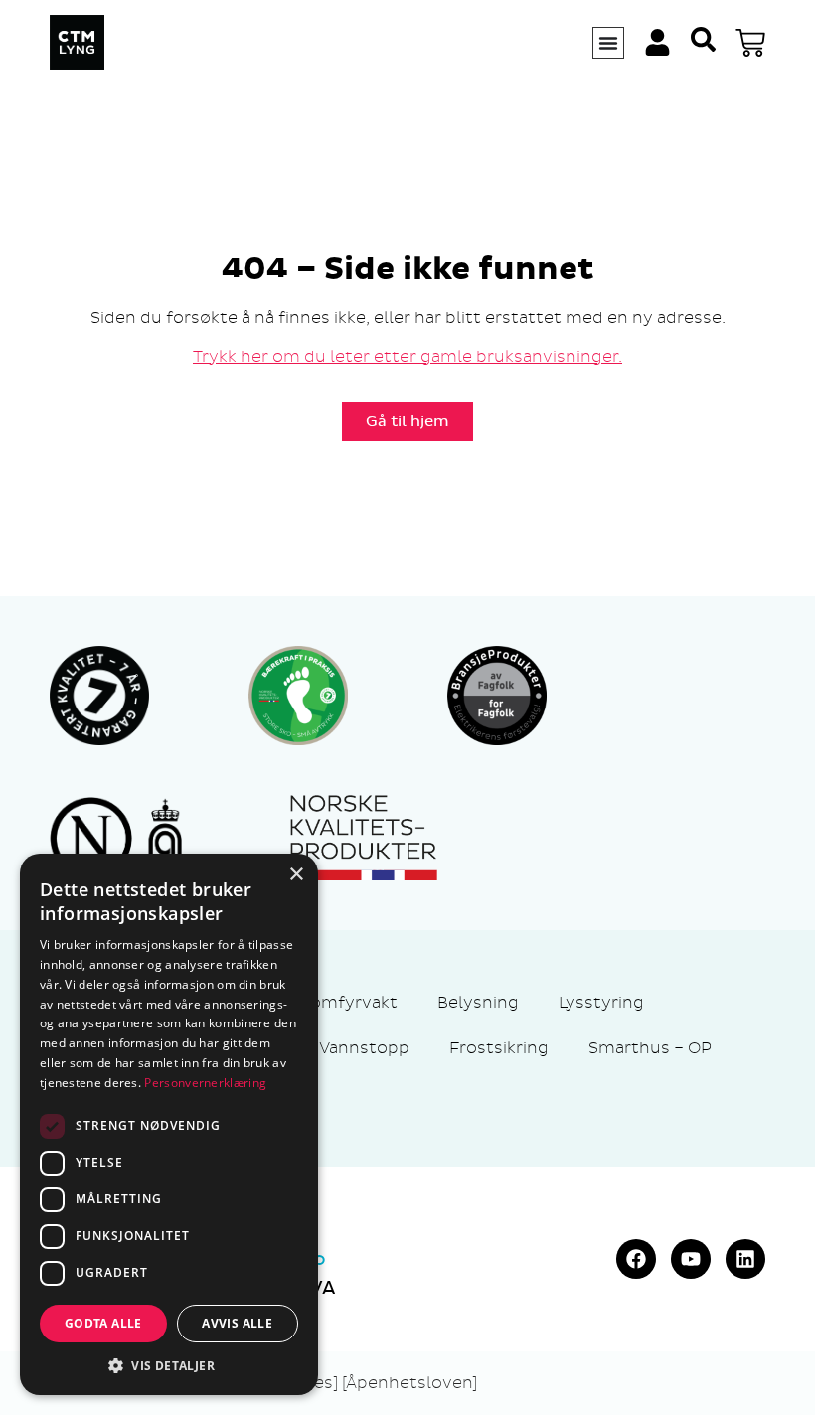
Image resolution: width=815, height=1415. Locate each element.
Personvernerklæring (205, 1082)
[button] (169, 1365)
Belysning (478, 1002)
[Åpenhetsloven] (409, 1382)
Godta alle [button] (103, 1323)
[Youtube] (691, 1259)
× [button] (295, 874)
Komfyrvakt (348, 1002)
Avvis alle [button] (237, 1323)
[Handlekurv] (750, 43)
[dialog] (169, 1124)
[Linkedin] (745, 1259)
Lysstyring (601, 1002)
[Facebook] (636, 1259)
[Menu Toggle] (608, 43)
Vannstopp (364, 1047)
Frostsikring (499, 1047)
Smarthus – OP (650, 1047)
